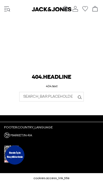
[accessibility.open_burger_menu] (7, 9)
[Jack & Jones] (51, 10)
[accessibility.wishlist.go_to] (85, 10)
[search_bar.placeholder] (79, 96)
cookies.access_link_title (51, 178)
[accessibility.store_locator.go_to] (65, 10)
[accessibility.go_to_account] (75, 9)
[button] (51, 135)
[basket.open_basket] (95, 9)
